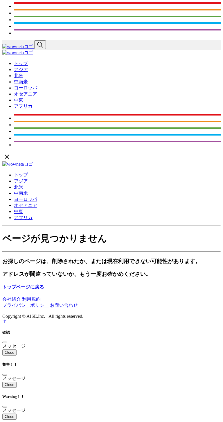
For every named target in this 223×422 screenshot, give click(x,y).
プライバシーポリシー (25, 305)
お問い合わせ (64, 305)
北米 (18, 75)
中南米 (21, 81)
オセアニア (25, 93)
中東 (18, 100)
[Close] (4, 342)
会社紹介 (11, 299)
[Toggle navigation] (40, 44)
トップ (21, 63)
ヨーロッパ (25, 87)
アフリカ (23, 106)
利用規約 (31, 299)
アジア (21, 69)
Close (9, 352)
